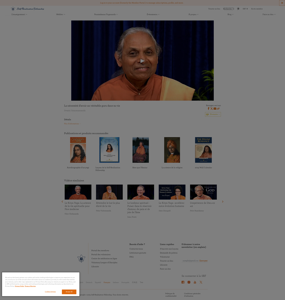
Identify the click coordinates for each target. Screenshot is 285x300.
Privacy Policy (19, 286)
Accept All (69, 292)
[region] (41, 284)
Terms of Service (30, 286)
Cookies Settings (50, 291)
